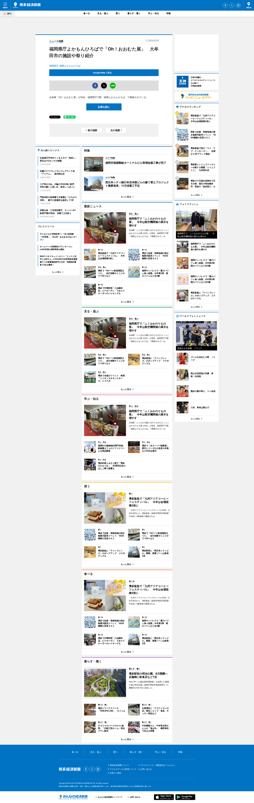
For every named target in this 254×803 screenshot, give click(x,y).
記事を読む (104, 106)
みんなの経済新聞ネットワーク (73, 797)
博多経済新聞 (26, 5)
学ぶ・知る (153, 13)
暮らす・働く (134, 13)
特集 (168, 13)
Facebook (225, 5)
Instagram (238, 5)
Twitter (231, 5)
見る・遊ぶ (102, 13)
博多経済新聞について (119, 765)
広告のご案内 (115, 773)
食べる (86, 13)
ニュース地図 (56, 41)
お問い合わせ (146, 769)
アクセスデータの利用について (123, 769)
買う (118, 13)
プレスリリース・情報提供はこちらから (157, 765)
